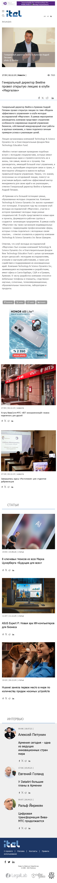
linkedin (43, 302)
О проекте (8, 851)
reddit (31, 302)
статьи (13, 505)
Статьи (21, 552)
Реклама (21, 851)
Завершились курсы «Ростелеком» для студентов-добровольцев (24, 480)
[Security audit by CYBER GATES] (39, 875)
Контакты (33, 851)
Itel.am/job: (7, 22)
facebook (8, 302)
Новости (21, 75)
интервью (15, 719)
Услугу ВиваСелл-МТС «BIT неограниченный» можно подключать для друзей (25, 414)
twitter (20, 302)
